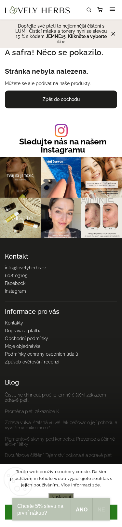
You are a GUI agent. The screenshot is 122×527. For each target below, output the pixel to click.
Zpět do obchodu (61, 99)
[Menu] (112, 9)
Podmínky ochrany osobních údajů (41, 354)
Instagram (15, 291)
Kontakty (14, 322)
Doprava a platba (23, 330)
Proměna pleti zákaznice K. (32, 411)
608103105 (16, 275)
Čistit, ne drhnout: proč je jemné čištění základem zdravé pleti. (55, 397)
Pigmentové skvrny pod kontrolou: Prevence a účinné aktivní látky (60, 441)
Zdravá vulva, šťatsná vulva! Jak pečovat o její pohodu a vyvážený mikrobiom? (61, 425)
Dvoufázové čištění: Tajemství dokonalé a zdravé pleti (59, 455)
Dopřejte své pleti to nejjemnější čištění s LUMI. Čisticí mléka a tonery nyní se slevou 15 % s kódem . (61, 33)
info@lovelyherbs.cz (26, 267)
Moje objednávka (23, 346)
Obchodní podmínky (26, 338)
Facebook (15, 283)
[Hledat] (89, 10)
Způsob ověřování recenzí (32, 361)
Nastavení (61, 496)
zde (96, 485)
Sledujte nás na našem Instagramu (62, 146)
